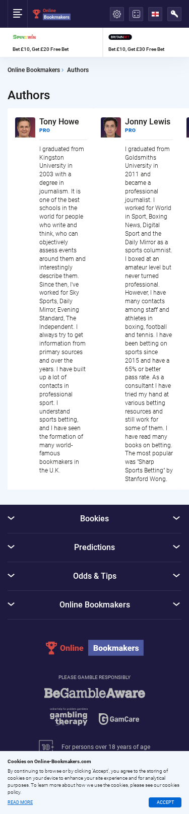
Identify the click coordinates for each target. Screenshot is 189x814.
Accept (165, 802)
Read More (20, 802)
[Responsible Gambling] (95, 711)
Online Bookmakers (34, 70)
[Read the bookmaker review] (55, 42)
